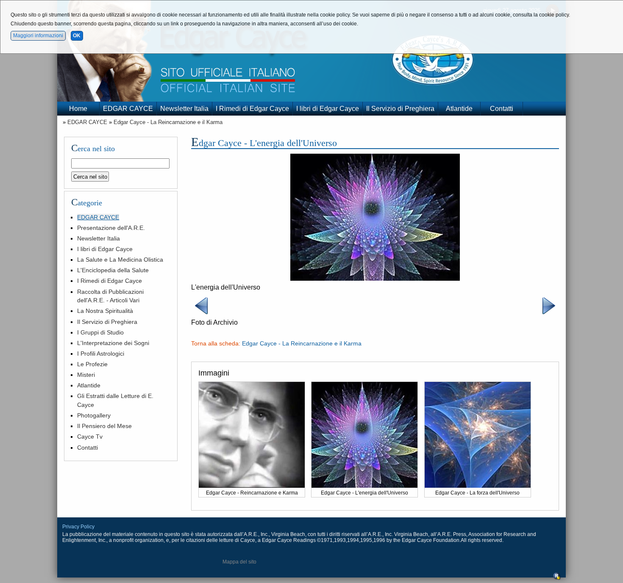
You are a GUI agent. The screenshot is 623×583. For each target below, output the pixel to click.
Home (78, 108)
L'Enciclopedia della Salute (113, 270)
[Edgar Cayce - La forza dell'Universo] (478, 485)
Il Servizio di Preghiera (400, 108)
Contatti (501, 108)
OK (77, 36)
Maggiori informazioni (38, 36)
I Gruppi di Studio (100, 332)
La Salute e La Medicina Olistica (120, 259)
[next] (549, 313)
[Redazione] (557, 578)
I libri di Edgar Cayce (327, 108)
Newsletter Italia (184, 108)
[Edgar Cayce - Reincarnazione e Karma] (252, 485)
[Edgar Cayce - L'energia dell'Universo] (375, 278)
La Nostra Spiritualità (105, 310)
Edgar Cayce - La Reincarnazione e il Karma (168, 122)
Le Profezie (92, 364)
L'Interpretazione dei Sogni (113, 343)
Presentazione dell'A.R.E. (111, 227)
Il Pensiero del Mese (104, 426)
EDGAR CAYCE (128, 108)
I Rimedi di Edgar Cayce (252, 108)
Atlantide (459, 108)
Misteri (86, 374)
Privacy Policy (78, 527)
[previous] (201, 313)
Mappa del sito (239, 562)
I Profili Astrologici (100, 353)
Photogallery (94, 415)
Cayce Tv (90, 436)
